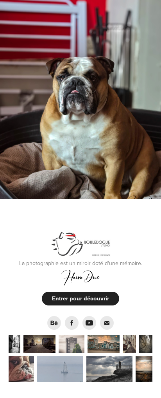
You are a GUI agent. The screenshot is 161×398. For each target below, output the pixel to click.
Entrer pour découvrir (80, 298)
